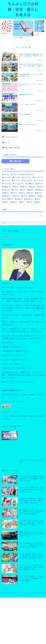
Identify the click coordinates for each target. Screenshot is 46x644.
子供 (41, 186)
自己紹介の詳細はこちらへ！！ (14, 390)
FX (14, 174)
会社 (16, 186)
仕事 (39, 183)
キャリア (27, 177)
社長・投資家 (8, 199)
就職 (6, 193)
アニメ (17, 177)
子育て (7, 190)
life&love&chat (11, 137)
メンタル (7, 183)
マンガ (7, 142)
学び (15, 190)
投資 (39, 193)
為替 (41, 196)
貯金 (6, 202)
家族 (31, 190)
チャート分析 (27, 180)
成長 (30, 193)
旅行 (16, 196)
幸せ (14, 193)
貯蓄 (38, 199)
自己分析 (29, 199)
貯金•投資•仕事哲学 (12, 148)
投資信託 (7, 196)
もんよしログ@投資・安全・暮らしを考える (23, 9)
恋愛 (22, 193)
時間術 (32, 196)
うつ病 (22, 174)
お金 (31, 174)
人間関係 (30, 183)
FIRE (6, 174)
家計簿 (40, 190)
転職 (38, 202)
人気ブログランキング (10, 412)
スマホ (16, 180)
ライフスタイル (19, 183)
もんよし (7, 177)
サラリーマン (38, 177)
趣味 (22, 202)
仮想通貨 (7, 186)
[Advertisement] (31, 442)
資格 (14, 202)
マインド (39, 180)
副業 (24, 186)
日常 (25, 196)
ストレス (7, 180)
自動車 (19, 199)
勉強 (32, 186)
